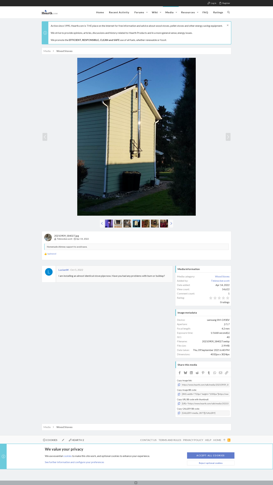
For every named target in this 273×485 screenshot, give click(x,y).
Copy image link (184, 380)
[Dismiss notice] (227, 25)
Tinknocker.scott (64, 239)
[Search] (228, 12)
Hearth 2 (77, 439)
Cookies (51, 439)
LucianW (63, 269)
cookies (67, 455)
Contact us (148, 439)
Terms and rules (169, 439)
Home (217, 439)
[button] (147, 12)
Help (208, 439)
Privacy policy (193, 439)
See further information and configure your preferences (74, 462)
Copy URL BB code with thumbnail (192, 399)
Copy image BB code (186, 390)
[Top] (224, 440)
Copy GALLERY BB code (188, 408)
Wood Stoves (222, 276)
